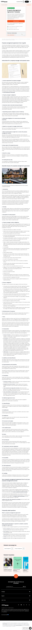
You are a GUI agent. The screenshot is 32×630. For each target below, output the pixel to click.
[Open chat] (30, 628)
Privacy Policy (5, 611)
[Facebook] (27, 605)
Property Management (18, 548)
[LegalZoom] (5, 605)
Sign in (27, 1)
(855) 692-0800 (20, 1)
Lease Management (7, 548)
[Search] (23, 2)
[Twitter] (29, 605)
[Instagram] (19, 605)
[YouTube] (21, 605)
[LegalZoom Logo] (4, 1)
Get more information (19, 625)
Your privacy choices (4, 614)
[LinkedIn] (24, 605)
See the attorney (5, 623)
